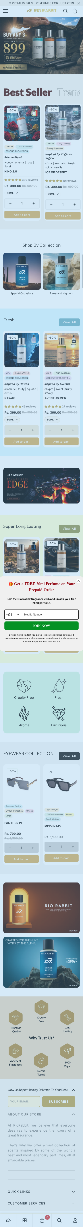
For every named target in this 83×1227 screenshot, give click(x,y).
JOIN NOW (41, 625)
